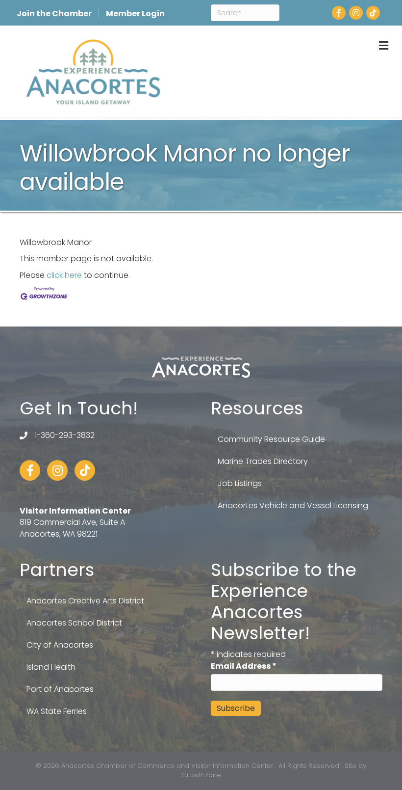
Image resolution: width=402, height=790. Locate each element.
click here (64, 275)
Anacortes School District (74, 622)
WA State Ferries (56, 711)
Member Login (135, 14)
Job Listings (240, 483)
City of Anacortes (59, 645)
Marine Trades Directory (263, 461)
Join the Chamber (54, 14)
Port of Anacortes (60, 689)
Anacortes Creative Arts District (85, 600)
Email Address (243, 666)
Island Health (50, 667)
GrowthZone (201, 775)
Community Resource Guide (271, 439)
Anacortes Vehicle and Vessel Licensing (293, 505)
